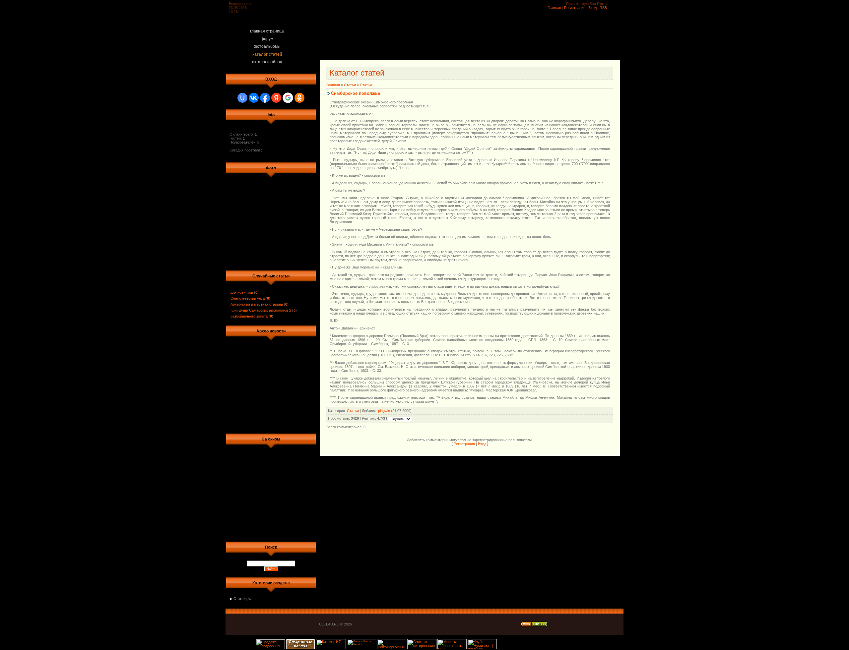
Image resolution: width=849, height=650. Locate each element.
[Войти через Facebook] (265, 98)
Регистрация (574, 8)
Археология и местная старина (256, 304)
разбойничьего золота (249, 316)
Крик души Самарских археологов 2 (260, 310)
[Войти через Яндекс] (276, 98)
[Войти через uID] (242, 98)
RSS (603, 8)
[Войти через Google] (288, 97)
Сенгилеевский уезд (247, 298)
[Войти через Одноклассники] (299, 98)
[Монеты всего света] (452, 648)
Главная (554, 8)
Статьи (239, 599)
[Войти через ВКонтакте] (254, 98)
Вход (592, 8)
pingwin (384, 411)
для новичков (241, 292)
